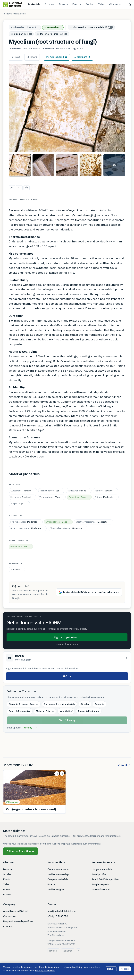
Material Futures (49, 33)
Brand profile (99, 874)
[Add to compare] (62, 773)
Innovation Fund (100, 889)
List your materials (102, 869)
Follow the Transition (20, 851)
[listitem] (20, 165)
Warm (49, 497)
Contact (7, 926)
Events (76, 4)
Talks (101, 4)
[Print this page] (27, 187)
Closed (76, 490)
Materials (34, 4)
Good (77, 497)
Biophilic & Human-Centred (23, 704)
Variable (21, 490)
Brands (63, 4)
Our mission (9, 916)
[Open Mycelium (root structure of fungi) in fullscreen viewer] (67, 108)
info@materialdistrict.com (62, 911)
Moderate (104, 497)
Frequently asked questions (18, 921)
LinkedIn (53, 951)
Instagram (68, 951)
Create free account (58, 869)
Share (34, 56)
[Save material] (56, 773)
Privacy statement (45, 970)
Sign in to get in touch (67, 637)
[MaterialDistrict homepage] (12, 4)
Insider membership (58, 874)
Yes (18, 546)
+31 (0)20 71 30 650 (58, 916)
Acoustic (99, 704)
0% (49, 490)
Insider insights (56, 889)
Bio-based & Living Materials (88, 27)
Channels (115, 4)
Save (17, 56)
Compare (82, 56)
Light (17, 503)
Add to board (57, 56)
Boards (51, 884)
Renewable (53, 27)
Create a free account (67, 644)
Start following (67, 720)
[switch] (109, 27)
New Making (66, 711)
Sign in (67, 676)
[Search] (130, 5)
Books (89, 4)
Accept (125, 968)
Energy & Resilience (88, 711)
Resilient (20, 497)
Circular (18, 33)
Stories (49, 4)
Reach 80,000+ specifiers (105, 879)
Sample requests (100, 884)
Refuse (111, 968)
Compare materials (58, 879)
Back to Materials (16, 13)
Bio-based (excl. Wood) (23, 27)
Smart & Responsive (19, 711)
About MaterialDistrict (15, 911)
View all (124, 765)
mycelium (15, 569)
